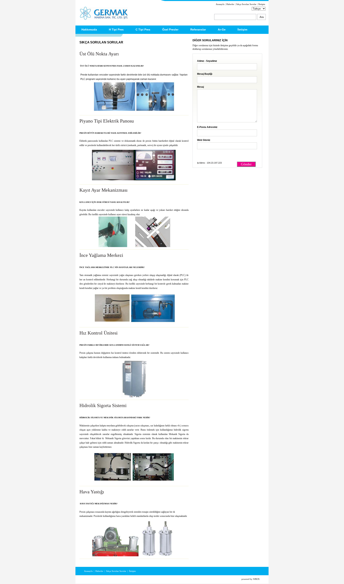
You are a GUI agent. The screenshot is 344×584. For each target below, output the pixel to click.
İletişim (261, 4)
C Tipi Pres (143, 29)
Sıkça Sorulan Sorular (246, 4)
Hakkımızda (89, 29)
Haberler (230, 4)
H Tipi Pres (116, 29)
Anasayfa (220, 4)
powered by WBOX (250, 579)
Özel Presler (170, 29)
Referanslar (198, 29)
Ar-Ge (222, 29)
